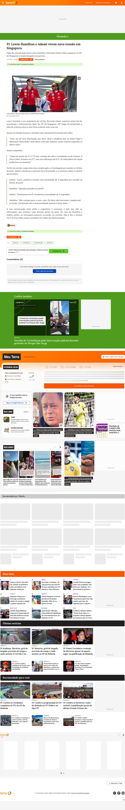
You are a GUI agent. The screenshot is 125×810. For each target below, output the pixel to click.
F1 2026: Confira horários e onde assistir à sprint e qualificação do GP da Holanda (84, 721)
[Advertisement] (110, 666)
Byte (74, 608)
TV (10, 579)
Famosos (75, 579)
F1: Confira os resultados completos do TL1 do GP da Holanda (12, 705)
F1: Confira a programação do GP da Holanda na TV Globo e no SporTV (47, 705)
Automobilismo (38, 243)
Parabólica (26, 243)
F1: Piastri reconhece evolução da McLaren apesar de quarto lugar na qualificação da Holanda (78, 651)
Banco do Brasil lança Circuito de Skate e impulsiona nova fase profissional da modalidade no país (51, 721)
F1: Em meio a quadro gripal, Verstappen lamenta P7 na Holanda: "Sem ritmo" (83, 666)
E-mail (116, 3)
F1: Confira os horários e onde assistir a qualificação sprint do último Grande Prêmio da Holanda (77, 705)
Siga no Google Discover (15, 403)
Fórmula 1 (16, 243)
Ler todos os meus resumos (84, 386)
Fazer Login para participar (44, 271)
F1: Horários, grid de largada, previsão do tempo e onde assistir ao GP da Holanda (45, 651)
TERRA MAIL (89, 3)
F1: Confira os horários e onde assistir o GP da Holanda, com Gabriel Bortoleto (21, 721)
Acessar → (27, 412)
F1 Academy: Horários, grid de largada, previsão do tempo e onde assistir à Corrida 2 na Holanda (14, 651)
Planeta (12, 594)
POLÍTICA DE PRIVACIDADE (80, 793)
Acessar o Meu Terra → (30, 357)
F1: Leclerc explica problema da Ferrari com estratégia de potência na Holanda (21, 666)
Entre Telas (13, 608)
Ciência (44, 579)
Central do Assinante (103, 3)
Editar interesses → (118, 366)
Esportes (49, 243)
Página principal (11, 2)
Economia (44, 608)
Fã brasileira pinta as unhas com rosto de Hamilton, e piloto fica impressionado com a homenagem (51, 666)
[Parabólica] (11, 225)
